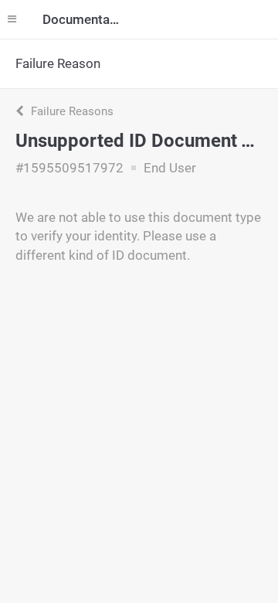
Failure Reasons (71, 111)
